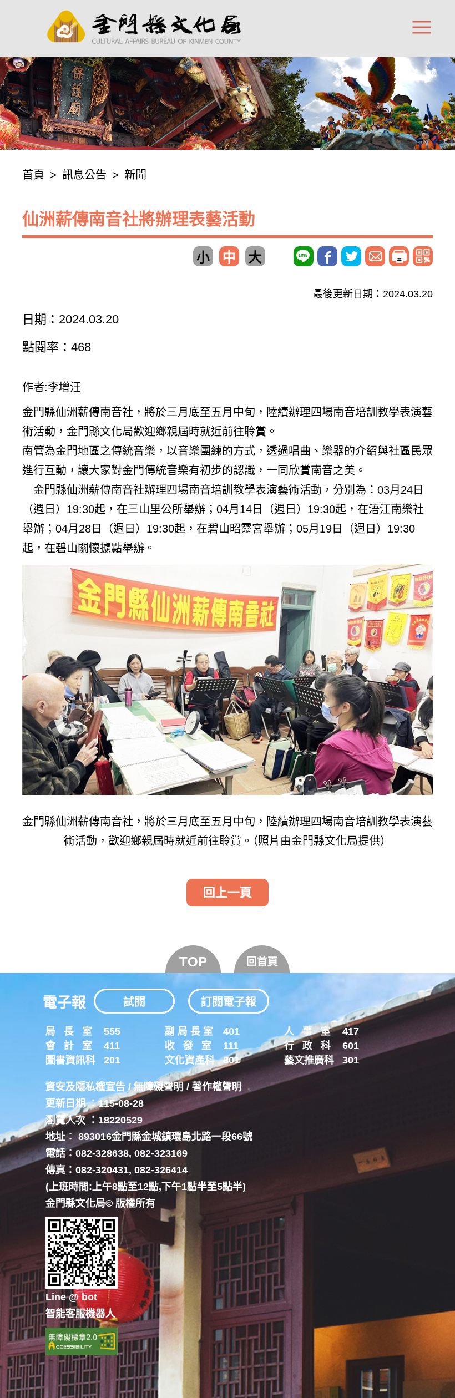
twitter (351, 256)
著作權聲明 (217, 1086)
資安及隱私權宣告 (85, 1086)
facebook (327, 256)
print (399, 256)
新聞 (135, 175)
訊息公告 (84, 175)
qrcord (423, 256)
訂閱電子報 (228, 1002)
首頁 (33, 175)
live (304, 256)
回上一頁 (227, 892)
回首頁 (262, 962)
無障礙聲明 (159, 1086)
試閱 (134, 1002)
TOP (193, 961)
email (375, 256)
